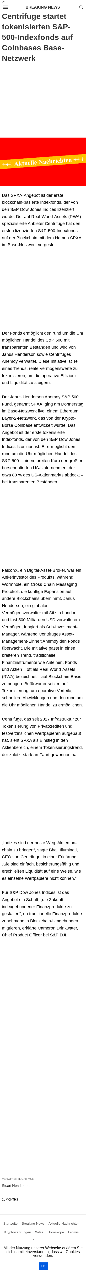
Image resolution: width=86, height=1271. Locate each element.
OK (43, 1266)
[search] (81, 7)
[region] (43, 99)
